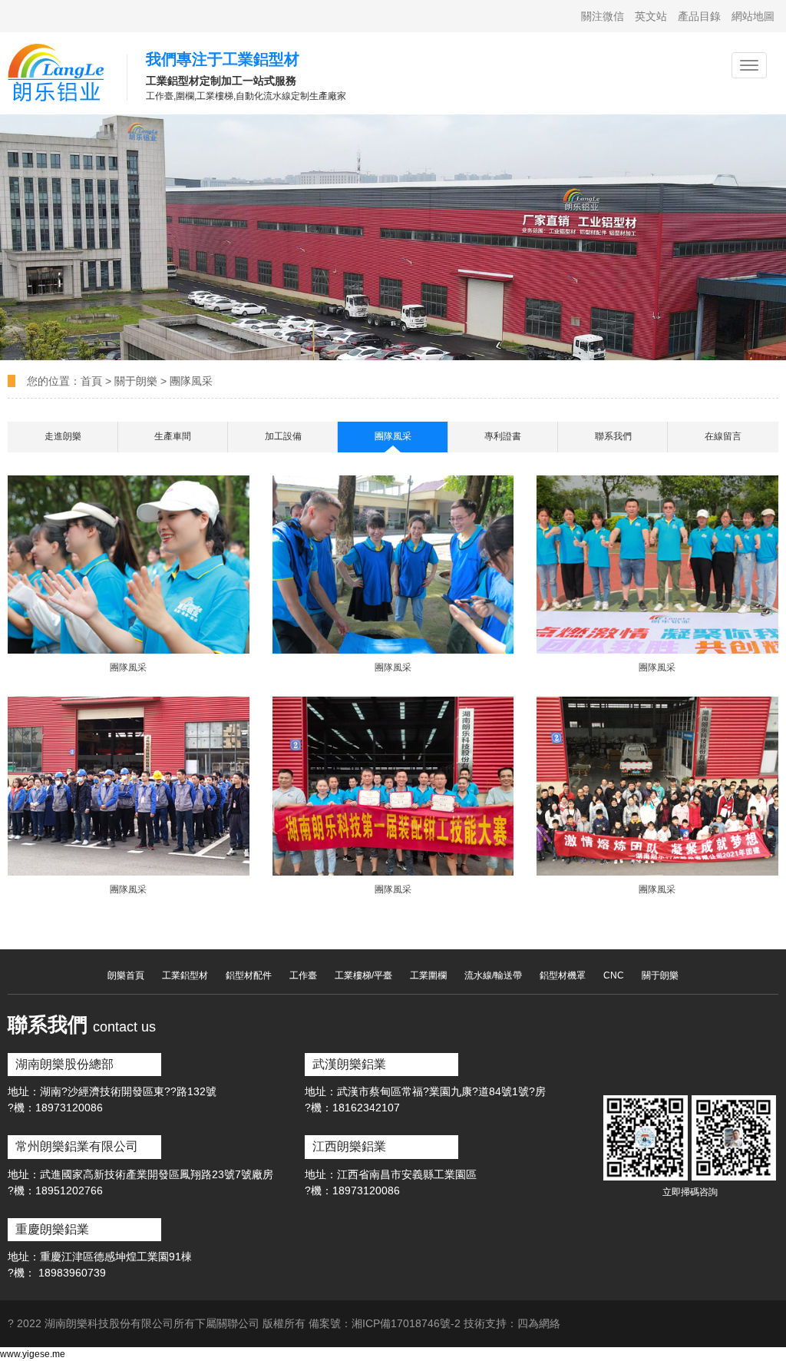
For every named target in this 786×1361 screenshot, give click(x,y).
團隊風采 (191, 381)
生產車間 (172, 436)
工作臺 (303, 975)
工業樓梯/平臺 (363, 975)
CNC (613, 975)
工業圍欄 (428, 975)
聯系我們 (613, 436)
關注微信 (602, 16)
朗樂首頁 (125, 975)
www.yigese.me (32, 1354)
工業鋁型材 (185, 975)
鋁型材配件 (249, 975)
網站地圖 (753, 16)
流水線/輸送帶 (493, 975)
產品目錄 (699, 16)
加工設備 (283, 436)
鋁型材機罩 (563, 975)
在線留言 (723, 436)
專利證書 (502, 436)
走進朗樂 (63, 436)
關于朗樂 (135, 381)
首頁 (93, 381)
